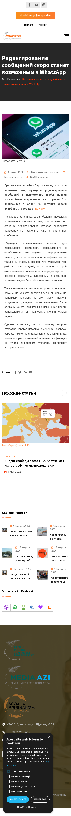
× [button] (49, 737)
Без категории (39, 172)
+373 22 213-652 (19, 732)
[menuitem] (28, 25)
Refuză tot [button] (40, 799)
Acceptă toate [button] (18, 799)
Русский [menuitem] (42, 24)
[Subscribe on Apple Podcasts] (6, 608)
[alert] (28, 773)
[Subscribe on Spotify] (15, 608)
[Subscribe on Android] (23, 608)
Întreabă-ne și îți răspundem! (35, 15)
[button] (60, 393)
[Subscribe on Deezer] (40, 608)
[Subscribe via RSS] (49, 608)
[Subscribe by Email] (32, 608)
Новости (54, 172)
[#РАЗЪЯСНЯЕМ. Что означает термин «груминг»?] (42, 553)
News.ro (40, 208)
